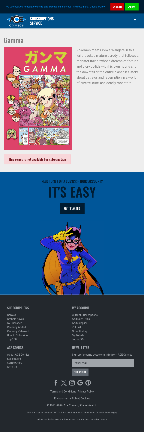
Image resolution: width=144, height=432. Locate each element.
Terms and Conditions (63, 391)
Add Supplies (80, 323)
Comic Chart (14, 362)
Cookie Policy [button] (97, 6)
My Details (78, 335)
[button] (135, 20)
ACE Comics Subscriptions (30, 21)
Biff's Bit (12, 366)
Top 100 (12, 339)
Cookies (85, 398)
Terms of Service (104, 412)
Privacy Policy (86, 391)
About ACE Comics (18, 354)
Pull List (76, 327)
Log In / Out (79, 339)
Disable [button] (117, 6)
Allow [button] (131, 6)
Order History (80, 331)
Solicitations (14, 358)
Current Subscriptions (85, 314)
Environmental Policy (66, 398)
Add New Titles (81, 318)
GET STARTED (72, 208)
